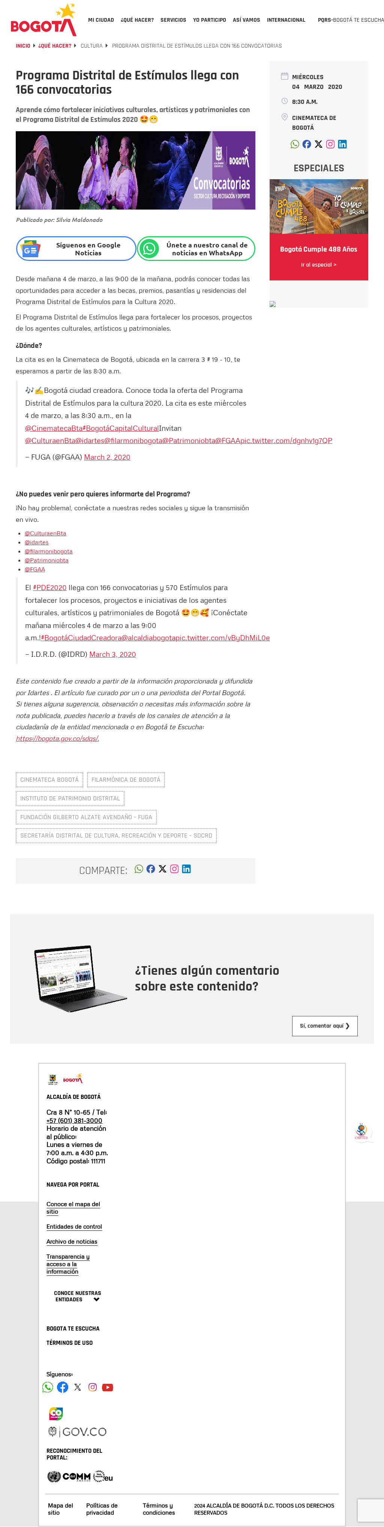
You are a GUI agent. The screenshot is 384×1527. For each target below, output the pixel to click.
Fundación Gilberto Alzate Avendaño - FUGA (86, 817)
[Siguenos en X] (77, 1387)
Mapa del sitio (60, 1509)
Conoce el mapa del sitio (73, 1207)
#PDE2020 (50, 587)
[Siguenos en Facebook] (47, 1387)
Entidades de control (74, 1226)
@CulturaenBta (50, 440)
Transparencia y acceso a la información (68, 1264)
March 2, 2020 (107, 456)
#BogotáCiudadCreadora (81, 637)
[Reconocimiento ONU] (54, 1475)
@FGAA (227, 440)
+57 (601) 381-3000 (74, 1120)
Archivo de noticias (72, 1241)
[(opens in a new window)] (174, 871)
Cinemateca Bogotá (49, 779)
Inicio (23, 46)
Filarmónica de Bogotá (126, 779)
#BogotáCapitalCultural (120, 427)
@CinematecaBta (53, 427)
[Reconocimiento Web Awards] (103, 1475)
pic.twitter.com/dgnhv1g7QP (286, 440)
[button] (139, 871)
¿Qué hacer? (54, 46)
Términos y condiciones (159, 1509)
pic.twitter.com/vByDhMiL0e (223, 637)
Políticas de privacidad (102, 1509)
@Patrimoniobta (188, 440)
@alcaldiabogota (149, 637)
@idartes (89, 440)
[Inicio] (44, 19)
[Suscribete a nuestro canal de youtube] (107, 1387)
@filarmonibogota (133, 440)
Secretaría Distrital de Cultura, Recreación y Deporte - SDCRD (116, 835)
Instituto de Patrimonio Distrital (70, 798)
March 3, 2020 (112, 653)
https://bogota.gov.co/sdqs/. (57, 738)
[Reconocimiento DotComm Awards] (77, 1475)
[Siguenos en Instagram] (92, 1387)
